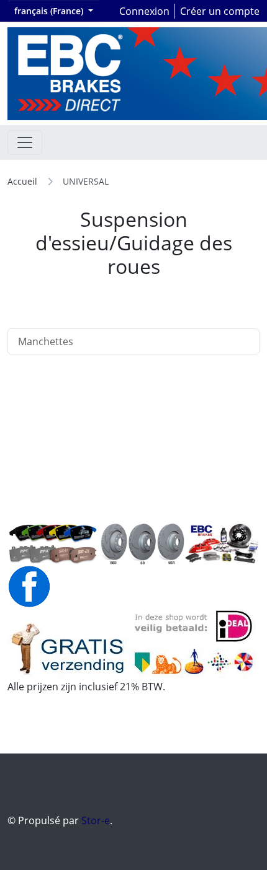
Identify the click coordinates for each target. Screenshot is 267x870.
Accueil (22, 181)
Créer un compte (220, 11)
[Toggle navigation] (24, 142)
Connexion (144, 11)
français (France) (50, 11)
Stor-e (95, 820)
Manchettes (45, 341)
